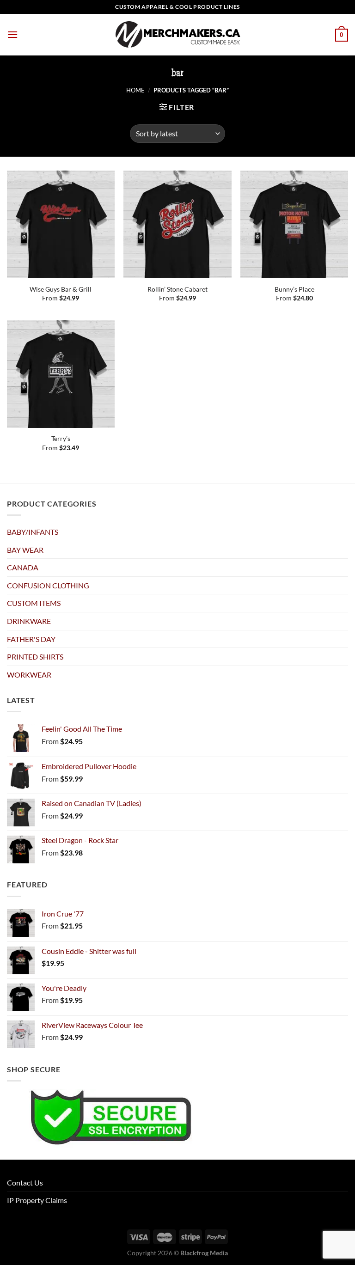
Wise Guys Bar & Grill (61, 289)
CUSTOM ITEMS (34, 603)
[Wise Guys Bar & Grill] (61, 224)
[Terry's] (61, 374)
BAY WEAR (25, 549)
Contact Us (25, 1182)
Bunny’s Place (294, 289)
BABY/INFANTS (32, 531)
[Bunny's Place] (294, 224)
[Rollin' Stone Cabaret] (177, 224)
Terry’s (60, 438)
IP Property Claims (37, 1200)
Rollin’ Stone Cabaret (177, 289)
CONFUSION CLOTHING (48, 585)
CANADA (22, 567)
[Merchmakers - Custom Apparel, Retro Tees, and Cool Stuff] (177, 34)
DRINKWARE (29, 621)
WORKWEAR (29, 674)
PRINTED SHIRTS (35, 656)
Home (135, 90)
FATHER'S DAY (31, 639)
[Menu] (12, 34)
